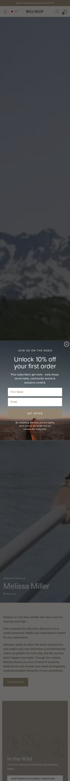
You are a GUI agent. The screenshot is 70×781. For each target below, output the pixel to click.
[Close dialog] (66, 344)
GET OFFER (35, 413)
